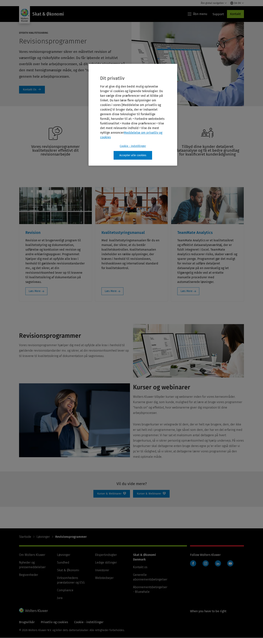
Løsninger (43, 537)
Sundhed (63, 562)
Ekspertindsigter (106, 555)
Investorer (102, 570)
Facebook (193, 563)
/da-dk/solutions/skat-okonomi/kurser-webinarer (112, 493)
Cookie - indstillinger (133, 146)
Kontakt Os (32, 89)
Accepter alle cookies (132, 155)
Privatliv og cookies (54, 622)
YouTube (230, 563)
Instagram (206, 563)
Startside (25, 537)
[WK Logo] (33, 610)
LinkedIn (218, 563)
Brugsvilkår (27, 622)
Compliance (65, 590)
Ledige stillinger (106, 562)
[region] (133, 115)
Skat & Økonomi (68, 570)
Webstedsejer (104, 578)
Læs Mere (35, 291)
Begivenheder (28, 575)
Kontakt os (140, 567)
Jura (60, 598)
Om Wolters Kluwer (32, 555)
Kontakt (235, 14)
